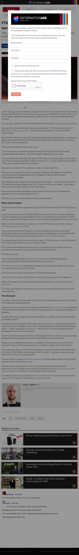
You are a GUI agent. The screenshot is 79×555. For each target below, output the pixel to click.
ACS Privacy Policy (60, 71)
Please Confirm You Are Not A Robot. (24, 81)
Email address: (16, 43)
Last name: (15, 58)
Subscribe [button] (16, 94)
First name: (15, 50)
